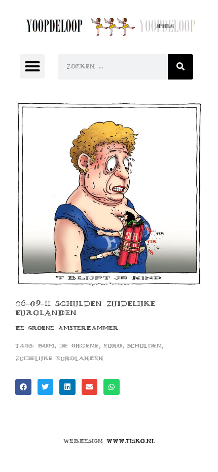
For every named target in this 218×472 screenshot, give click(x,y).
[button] (32, 66)
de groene (79, 345)
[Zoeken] (180, 67)
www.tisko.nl (130, 441)
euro (112, 345)
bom (46, 345)
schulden (144, 345)
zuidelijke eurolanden (59, 358)
